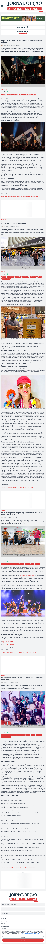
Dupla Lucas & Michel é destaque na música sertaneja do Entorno (21, 41)
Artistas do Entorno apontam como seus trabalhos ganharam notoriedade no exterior (19, 223)
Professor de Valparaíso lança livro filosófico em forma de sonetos (17, 487)
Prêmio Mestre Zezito (7, 641)
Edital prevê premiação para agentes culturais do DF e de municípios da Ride (21, 513)
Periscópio (3, 928)
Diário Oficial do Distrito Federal (27, 575)
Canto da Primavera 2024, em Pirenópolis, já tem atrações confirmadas (18, 867)
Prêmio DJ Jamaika (6, 643)
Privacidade (30, 933)
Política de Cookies (24, 933)
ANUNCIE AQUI (5, 913)
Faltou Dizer (4, 923)
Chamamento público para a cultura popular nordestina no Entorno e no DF (19, 652)
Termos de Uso (37, 933)
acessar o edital (19, 647)
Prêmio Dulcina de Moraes (8, 644)
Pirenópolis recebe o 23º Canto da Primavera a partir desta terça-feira (22, 678)
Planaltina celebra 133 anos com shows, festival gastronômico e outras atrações (20, 196)
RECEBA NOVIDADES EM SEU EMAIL (8, 909)
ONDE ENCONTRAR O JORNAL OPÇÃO (9, 904)
